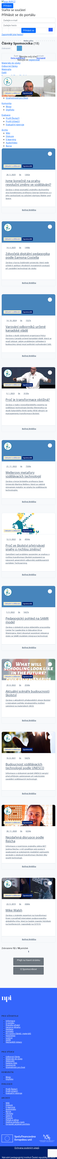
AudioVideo (11, 142)
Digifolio (10, 109)
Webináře (6, 69)
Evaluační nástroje (15, 124)
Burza (9, 145)
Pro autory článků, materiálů (18, 1033)
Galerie (9, 1115)
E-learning (11, 139)
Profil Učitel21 (13, 121)
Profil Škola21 (13, 118)
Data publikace (18, 58)
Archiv (5, 129)
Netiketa (9, 1029)
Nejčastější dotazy (14, 1042)
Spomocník (11, 1065)
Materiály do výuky (11, 63)
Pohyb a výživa (12, 1120)
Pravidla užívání (13, 1025)
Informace (10, 1021)
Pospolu (9, 1117)
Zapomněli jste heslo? (12, 34)
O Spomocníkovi (28, 969)
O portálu (10, 1023)
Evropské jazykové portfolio (18, 1124)
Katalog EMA (11, 1063)
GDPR (8, 1040)
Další (4, 72)
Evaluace (6, 115)
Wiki (8, 133)
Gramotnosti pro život (17, 98)
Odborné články (10, 66)
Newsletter (11, 1035)
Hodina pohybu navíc (15, 1122)
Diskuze (10, 136)
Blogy (8, 106)
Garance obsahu (13, 1027)
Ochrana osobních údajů (26, 1147)
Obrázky (9, 1113)
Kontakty (10, 1031)
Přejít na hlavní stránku (28, 960)
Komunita (6, 103)
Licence (9, 1038)
